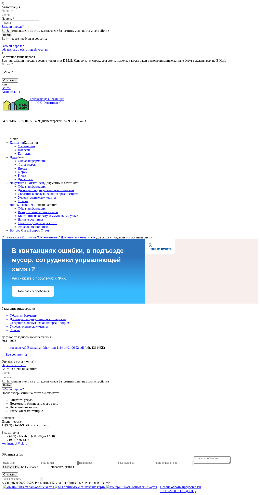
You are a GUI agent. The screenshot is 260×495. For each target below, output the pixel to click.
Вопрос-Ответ (19, 230)
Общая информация (32, 161)
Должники (25, 179)
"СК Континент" (46, 100)
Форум (22, 172)
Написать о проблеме (33, 291)
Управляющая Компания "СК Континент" (31, 237)
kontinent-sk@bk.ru (14, 443)
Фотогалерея (27, 164)
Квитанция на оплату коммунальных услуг (48, 215)
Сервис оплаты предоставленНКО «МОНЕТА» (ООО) (180, 489)
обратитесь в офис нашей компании (26, 49)
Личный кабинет (21, 205)
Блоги (22, 175)
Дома (13, 157)
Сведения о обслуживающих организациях (48, 194)
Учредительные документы (37, 197)
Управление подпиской (34, 226)
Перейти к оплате (14, 365)
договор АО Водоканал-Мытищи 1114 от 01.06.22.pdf (47, 347)
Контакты (24, 153)
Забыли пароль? (13, 26)
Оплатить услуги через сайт (37, 223)
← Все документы (14, 354)
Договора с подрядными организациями (46, 190)
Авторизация (11, 91)
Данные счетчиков (31, 219)
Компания (17, 142)
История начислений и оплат (38, 212)
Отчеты (23, 201)
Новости (24, 150)
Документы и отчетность (27, 183)
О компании (26, 146)
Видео (22, 168)
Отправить (9, 474)
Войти (6, 88)
